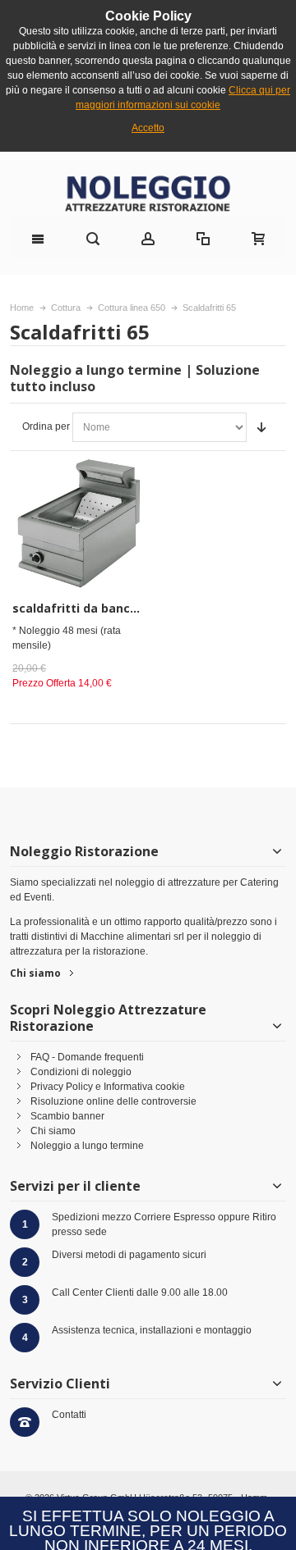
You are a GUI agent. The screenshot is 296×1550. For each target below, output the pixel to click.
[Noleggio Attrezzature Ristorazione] (148, 192)
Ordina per (46, 426)
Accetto (148, 128)
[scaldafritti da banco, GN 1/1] (78, 523)
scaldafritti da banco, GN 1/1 (97, 608)
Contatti (69, 1414)
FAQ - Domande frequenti (87, 1057)
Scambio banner (67, 1116)
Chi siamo (35, 973)
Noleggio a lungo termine (87, 1145)
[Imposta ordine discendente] (261, 427)
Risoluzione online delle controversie (113, 1101)
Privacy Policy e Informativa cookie (107, 1086)
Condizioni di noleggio (81, 1072)
